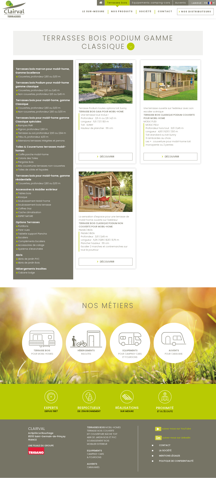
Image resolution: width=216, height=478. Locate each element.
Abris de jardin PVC (28, 258)
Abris (19, 255)
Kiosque (22, 197)
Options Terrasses (28, 222)
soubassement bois (98, 440)
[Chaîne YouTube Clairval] (158, 428)
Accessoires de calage (31, 245)
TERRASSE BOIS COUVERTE (100, 430)
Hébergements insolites (31, 269)
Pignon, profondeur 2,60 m (33, 129)
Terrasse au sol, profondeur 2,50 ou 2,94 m (42, 133)
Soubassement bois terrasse (34, 204)
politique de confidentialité (176, 460)
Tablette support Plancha (32, 233)
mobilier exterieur (97, 444)
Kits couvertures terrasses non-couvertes (41, 165)
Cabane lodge (26, 272)
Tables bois (24, 193)
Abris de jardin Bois (29, 262)
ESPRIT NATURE (25, 216)
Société (145, 11)
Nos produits (122, 11)
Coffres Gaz (24, 208)
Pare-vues (24, 229)
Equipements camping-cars (151, 2)
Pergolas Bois (26, 162)
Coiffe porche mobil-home (33, 154)
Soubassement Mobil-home (34, 201)
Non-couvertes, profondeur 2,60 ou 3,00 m (42, 111)
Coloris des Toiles (28, 158)
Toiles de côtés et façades (33, 169)
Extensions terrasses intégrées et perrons (41, 140)
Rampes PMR (25, 125)
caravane (92, 465)
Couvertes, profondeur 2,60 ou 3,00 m (39, 76)
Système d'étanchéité (30, 248)
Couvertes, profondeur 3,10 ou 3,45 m (39, 90)
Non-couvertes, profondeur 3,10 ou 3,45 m (41, 94)
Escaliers (23, 237)
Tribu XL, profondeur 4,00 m (33, 136)
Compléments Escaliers (31, 241)
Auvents (180, 2)
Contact (165, 11)
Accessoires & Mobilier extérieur (37, 189)
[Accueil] (14, 9)
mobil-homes (104, 427)
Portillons (23, 226)
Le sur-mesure (93, 11)
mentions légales (169, 455)
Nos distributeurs (196, 11)
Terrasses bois (117, 2)
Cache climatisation (29, 212)
